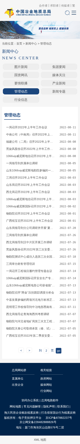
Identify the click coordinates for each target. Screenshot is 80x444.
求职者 (54, 5)
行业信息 (20, 99)
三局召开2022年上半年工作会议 (26, 177)
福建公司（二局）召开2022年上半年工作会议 (30, 141)
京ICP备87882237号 (59, 417)
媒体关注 (58, 75)
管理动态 (46, 43)
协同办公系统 (30, 400)
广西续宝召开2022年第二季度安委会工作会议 (30, 335)
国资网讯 (20, 75)
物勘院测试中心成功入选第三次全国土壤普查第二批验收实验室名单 (30, 256)
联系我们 (63, 406)
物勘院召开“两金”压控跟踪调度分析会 (30, 292)
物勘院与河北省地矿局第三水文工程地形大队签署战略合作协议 (30, 321)
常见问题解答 (32, 406)
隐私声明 (49, 406)
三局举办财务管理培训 (20, 263)
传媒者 (65, 5)
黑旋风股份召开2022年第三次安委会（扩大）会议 (30, 249)
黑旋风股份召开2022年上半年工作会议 (30, 148)
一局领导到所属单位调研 (22, 163)
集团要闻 (58, 67)
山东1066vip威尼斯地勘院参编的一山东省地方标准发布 (30, 170)
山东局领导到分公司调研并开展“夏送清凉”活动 (30, 227)
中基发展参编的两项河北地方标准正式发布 (30, 299)
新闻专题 (58, 91)
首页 (19, 43)
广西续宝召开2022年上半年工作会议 (29, 220)
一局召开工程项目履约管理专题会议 (29, 271)
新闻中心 (31, 43)
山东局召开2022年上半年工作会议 (28, 184)
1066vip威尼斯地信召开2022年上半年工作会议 (30, 199)
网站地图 (15, 406)
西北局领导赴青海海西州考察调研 (27, 314)
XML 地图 (40, 439)
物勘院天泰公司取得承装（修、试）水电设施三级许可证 (30, 328)
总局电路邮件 (49, 400)
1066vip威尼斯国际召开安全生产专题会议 (30, 278)
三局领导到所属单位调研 (22, 235)
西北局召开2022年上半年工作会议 (28, 192)
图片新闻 (20, 67)
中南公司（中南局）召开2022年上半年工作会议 (30, 134)
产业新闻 (58, 83)
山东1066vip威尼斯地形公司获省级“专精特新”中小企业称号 (30, 285)
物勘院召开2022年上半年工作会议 (28, 213)
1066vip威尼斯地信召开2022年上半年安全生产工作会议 (30, 156)
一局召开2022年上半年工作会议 (26, 127)
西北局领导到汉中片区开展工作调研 (29, 242)
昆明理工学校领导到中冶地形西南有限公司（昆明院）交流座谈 (30, 307)
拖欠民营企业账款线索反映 (21, 412)
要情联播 (20, 83)
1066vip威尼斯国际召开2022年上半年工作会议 (30, 206)
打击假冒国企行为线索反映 (58, 412)
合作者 (43, 5)
